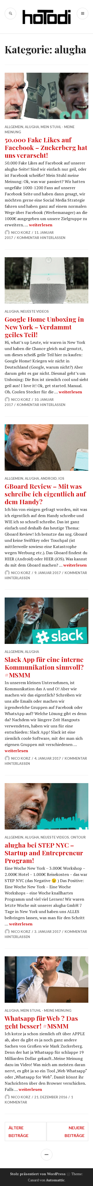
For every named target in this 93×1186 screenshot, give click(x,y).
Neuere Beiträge (74, 1131)
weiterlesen (40, 225)
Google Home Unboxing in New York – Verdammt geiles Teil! (44, 327)
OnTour (78, 837)
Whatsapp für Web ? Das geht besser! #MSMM (41, 1022)
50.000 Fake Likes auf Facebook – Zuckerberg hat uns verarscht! (46, 147)
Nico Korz (20, 232)
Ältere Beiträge (18, 1131)
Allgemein (14, 127)
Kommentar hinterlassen (41, 238)
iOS (61, 478)
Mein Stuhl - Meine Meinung (45, 1010)
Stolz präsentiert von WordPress (38, 1174)
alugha (32, 127)
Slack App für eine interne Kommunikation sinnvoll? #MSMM (44, 667)
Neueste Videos (34, 311)
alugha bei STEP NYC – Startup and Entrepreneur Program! (44, 853)
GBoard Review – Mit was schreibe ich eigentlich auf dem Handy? (45, 494)
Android (49, 478)
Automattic (55, 1180)
